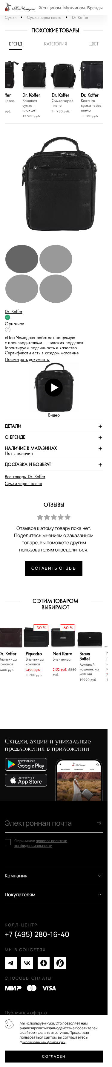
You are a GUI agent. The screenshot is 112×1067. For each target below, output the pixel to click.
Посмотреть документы (27, 359)
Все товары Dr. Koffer (25, 476)
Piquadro (35, 659)
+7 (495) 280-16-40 (37, 934)
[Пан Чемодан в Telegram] (11, 963)
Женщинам (50, 7)
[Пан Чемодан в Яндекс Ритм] (60, 963)
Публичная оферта (26, 1012)
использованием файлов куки (43, 1042)
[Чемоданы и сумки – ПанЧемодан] (20, 7)
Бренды (95, 7)
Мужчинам (74, 7)
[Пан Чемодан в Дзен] (44, 963)
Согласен (53, 1056)
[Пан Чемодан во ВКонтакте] (27, 963)
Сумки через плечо (44, 17)
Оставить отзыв (53, 568)
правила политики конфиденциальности (40, 843)
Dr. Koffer (80, 17)
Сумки (10, 17)
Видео (54, 415)
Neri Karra (62, 656)
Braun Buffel (89, 663)
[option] (34, 90)
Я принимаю (40, 843)
